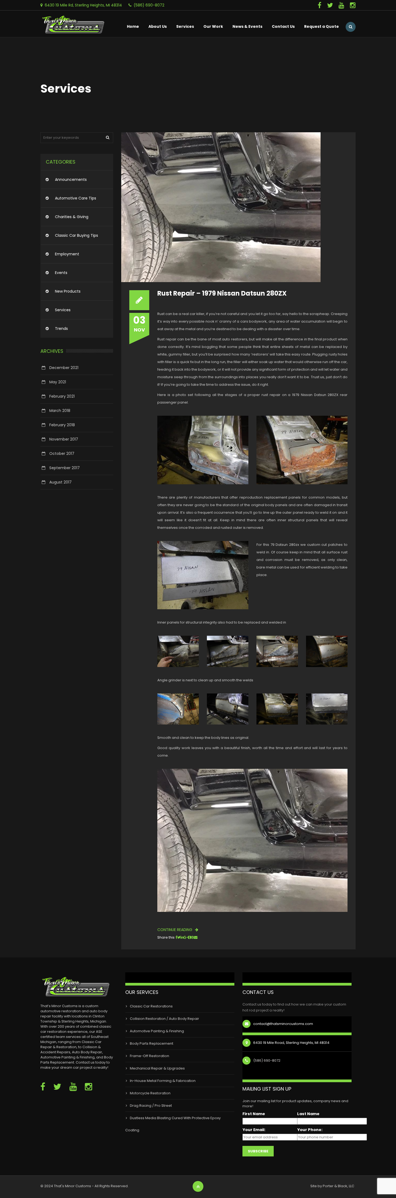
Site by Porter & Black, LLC (332, 1186)
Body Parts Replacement (151, 1043)
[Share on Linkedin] (181, 937)
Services (185, 26)
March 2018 (59, 410)
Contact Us (283, 26)
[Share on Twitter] (178, 937)
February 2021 (62, 396)
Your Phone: (309, 1129)
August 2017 (60, 482)
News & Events (247, 26)
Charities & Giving (71, 216)
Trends (61, 328)
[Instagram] (353, 5)
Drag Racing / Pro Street (151, 1105)
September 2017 (64, 468)
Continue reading (175, 929)
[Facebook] (322, 5)
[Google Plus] (185, 937)
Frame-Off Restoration (149, 1055)
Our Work (213, 26)
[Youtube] (344, 5)
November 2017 (63, 439)
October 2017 (61, 453)
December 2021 (63, 367)
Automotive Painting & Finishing (157, 1031)
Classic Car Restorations (151, 1006)
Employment (67, 254)
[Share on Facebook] (176, 937)
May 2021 (57, 382)
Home (133, 26)
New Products (68, 291)
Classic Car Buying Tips (76, 235)
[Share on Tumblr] (189, 937)
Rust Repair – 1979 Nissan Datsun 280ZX (222, 293)
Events (61, 272)
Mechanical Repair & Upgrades (157, 1068)
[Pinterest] (192, 937)
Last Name (308, 1113)
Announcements (71, 179)
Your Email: (253, 1129)
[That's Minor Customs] (74, 22)
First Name (253, 1113)
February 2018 (62, 425)
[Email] (195, 937)
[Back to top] (198, 1186)
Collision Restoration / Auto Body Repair (164, 1018)
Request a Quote (321, 26)
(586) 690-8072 (149, 5)
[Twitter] (333, 5)
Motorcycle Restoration (150, 1093)
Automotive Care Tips (75, 198)
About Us (157, 26)
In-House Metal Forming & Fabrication (163, 1080)
